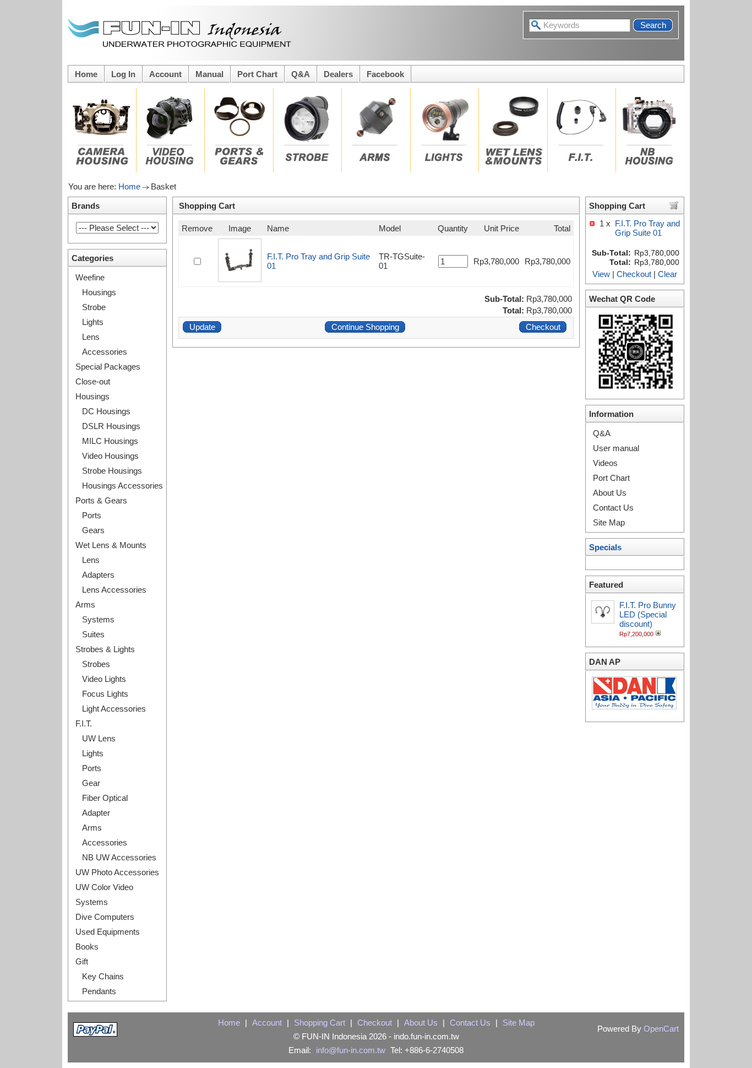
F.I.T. (83, 723)
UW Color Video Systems (104, 894)
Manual (209, 74)
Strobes (96, 664)
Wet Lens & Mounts (110, 545)
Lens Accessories (114, 589)
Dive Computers (104, 916)
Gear (91, 783)
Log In (123, 74)
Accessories (104, 351)
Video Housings (110, 455)
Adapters (98, 574)
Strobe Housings (112, 470)
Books (87, 946)
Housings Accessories (122, 485)
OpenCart (661, 1028)
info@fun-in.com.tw (350, 1050)
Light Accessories (114, 708)
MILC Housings (110, 441)
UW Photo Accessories (117, 872)
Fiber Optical (105, 798)
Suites (93, 634)
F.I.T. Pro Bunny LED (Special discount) (647, 614)
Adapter (96, 812)
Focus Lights (105, 693)
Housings (99, 292)
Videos (605, 463)
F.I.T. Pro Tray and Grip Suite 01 (647, 228)
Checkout (634, 274)
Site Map (609, 522)
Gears (93, 530)
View (601, 274)
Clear (667, 274)
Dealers (338, 74)
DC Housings (106, 411)
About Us (609, 492)
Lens (91, 336)
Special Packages (107, 366)
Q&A (300, 74)
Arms (85, 604)
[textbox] (579, 25)
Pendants (99, 991)
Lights (92, 322)
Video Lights (104, 679)
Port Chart (257, 74)
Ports (91, 515)
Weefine (90, 277)
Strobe (94, 307)
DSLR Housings (111, 426)
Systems (98, 619)
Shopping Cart (319, 1022)
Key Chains (103, 976)
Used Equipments (107, 931)
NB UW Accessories (119, 857)
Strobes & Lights (105, 649)
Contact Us (613, 507)
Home (86, 74)
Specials (605, 547)
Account (165, 74)
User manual (616, 448)
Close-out (92, 381)
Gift (81, 961)
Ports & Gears (101, 500)
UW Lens (99, 738)
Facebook (385, 74)
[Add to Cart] (659, 633)
